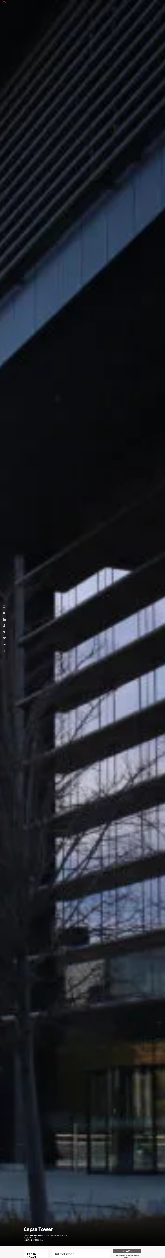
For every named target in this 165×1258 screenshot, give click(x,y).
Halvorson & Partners (58, 1236)
